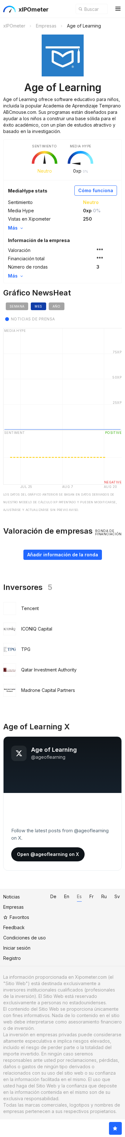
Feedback (14, 927)
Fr (91, 896)
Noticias (11, 896)
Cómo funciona (95, 190)
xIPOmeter (34, 9)
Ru (104, 896)
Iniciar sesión (16, 948)
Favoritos (19, 917)
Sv (117, 896)
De (53, 896)
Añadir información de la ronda (62, 554)
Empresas (13, 907)
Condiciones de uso (24, 937)
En (66, 896)
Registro (12, 958)
